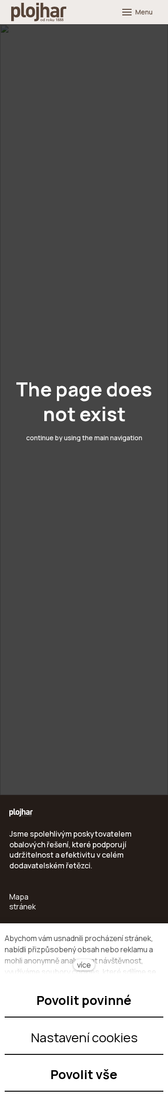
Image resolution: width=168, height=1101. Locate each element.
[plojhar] (38, 12)
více (84, 965)
